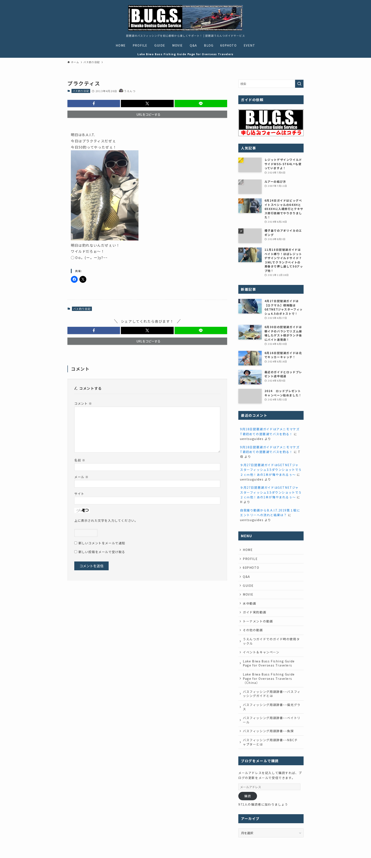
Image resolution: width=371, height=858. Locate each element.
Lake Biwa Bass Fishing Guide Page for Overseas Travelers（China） (269, 678)
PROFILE (250, 559)
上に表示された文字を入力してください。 (106, 520)
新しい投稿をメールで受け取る (101, 551)
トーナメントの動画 (258, 621)
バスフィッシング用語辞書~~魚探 (268, 731)
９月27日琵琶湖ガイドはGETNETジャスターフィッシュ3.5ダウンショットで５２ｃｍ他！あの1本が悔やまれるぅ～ (271, 470)
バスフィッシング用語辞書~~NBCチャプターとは (270, 742)
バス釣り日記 (81, 91)
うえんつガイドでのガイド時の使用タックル (271, 641)
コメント (83, 403)
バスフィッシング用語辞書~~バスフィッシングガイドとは (272, 693)
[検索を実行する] (299, 84)
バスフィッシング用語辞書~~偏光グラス (272, 707)
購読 (247, 796)
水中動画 (249, 603)
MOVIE (248, 594)
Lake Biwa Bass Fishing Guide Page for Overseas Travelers (269, 663)
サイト (79, 493)
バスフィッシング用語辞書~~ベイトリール (272, 720)
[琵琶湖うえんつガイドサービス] (185, 18)
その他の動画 (253, 630)
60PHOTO (251, 567)
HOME (248, 550)
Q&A (246, 576)
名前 (79, 460)
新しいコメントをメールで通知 (101, 543)
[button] (93, 103)
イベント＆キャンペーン (261, 652)
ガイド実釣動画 (254, 612)
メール (81, 477)
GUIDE (248, 585)
